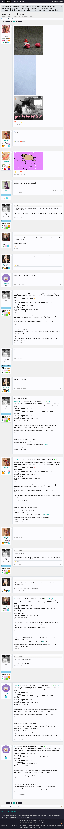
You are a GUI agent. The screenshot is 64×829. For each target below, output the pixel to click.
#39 (61, 739)
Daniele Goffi (17, 401)
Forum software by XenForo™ (32, 820)
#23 (61, 174)
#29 (61, 342)
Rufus (6, 242)
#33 (61, 521)
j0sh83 (25, 16)
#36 (61, 590)
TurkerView (45, 335)
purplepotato (6, 161)
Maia (6, 190)
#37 (61, 648)
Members (15, 1)
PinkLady (6, 35)
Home (2, 1)
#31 (61, 388)
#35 (61, 564)
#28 (61, 284)
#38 (61, 665)
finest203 (6, 693)
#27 (61, 268)
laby (15, 217)
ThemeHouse (41, 822)
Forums (8, 1)
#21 (61, 124)
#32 (61, 451)
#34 (61, 537)
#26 (61, 248)
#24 (61, 192)
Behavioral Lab (18, 459)
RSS (61, 823)
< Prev (8, 21)
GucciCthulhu (6, 264)
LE (14, 598)
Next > (19, 21)
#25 (61, 217)
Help (56, 824)
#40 (61, 797)
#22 (61, 144)
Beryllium (51, 824)
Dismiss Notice (61, 6)
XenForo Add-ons (6, 824)
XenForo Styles (14, 824)
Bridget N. (17, 685)
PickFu (15, 292)
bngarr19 (6, 283)
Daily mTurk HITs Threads (12, 16)
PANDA (45, 292)
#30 (61, 358)
